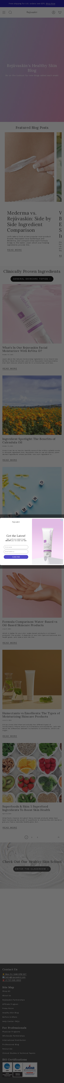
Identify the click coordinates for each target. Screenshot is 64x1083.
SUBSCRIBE (16, 557)
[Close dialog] (62, 520)
